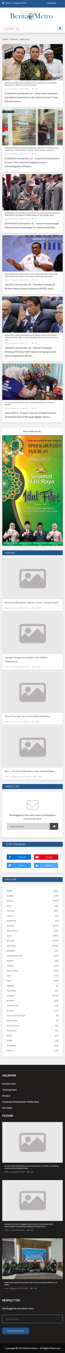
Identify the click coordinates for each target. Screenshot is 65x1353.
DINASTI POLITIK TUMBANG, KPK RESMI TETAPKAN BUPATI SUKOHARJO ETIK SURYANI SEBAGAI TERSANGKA (29, 1225)
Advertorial (11, 921)
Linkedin (49, 865)
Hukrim (10, 901)
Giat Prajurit (11, 1030)
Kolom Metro (12, 1020)
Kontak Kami (9, 1083)
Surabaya (10, 995)
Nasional (10, 926)
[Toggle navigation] (59, 28)
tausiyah (10, 1010)
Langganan (15, 1331)
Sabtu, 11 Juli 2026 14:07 (14, 1230)
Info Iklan (7, 1107)
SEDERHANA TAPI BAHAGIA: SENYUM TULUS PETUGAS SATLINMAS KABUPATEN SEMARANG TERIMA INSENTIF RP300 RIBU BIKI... (32, 214)
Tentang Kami (9, 1089)
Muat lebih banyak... (32, 431)
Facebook (22, 857)
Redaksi (6, 1095)
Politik (9, 891)
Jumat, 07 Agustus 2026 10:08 (17, 89)
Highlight (10, 985)
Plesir (9, 906)
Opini (9, 976)
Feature (10, 916)
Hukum (10, 1050)
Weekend (11, 951)
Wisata (9, 1035)
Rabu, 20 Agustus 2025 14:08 (16, 1288)
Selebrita (10, 961)
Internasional (12, 931)
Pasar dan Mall (12, 1005)
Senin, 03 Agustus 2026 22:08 (16, 154)
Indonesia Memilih (14, 956)
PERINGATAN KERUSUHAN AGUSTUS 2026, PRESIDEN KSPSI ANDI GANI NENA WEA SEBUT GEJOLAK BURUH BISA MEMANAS (31, 275)
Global (9, 1040)
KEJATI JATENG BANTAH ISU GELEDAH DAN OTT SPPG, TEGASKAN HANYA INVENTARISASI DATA (32, 1167)
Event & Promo (13, 1025)
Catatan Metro (12, 971)
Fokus (9, 981)
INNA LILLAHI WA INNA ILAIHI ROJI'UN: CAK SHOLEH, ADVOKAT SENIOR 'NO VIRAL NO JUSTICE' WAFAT (31, 84)
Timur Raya (11, 990)
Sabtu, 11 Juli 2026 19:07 (14, 1172)
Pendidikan (11, 1045)
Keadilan (10, 896)
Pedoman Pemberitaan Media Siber (20, 1101)
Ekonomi (10, 941)
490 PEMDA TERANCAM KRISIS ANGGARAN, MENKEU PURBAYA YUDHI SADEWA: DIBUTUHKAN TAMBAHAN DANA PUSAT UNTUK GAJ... (31, 337)
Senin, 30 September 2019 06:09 (18, 776)
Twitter (22, 865)
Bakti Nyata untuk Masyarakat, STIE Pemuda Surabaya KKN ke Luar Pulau (31, 1283)
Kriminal (10, 1000)
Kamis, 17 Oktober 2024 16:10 (17, 667)
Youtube (49, 857)
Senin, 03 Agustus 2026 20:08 (16, 408)
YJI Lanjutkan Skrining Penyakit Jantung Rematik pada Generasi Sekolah (29, 403)
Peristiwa (10, 911)
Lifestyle (10, 966)
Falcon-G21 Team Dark (16, 1015)
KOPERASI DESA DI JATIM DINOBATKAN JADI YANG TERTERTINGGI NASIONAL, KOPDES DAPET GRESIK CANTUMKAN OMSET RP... (32, 149)
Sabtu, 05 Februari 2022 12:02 (17, 608)
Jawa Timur (11, 946)
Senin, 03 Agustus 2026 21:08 (16, 343)
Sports (9, 936)
